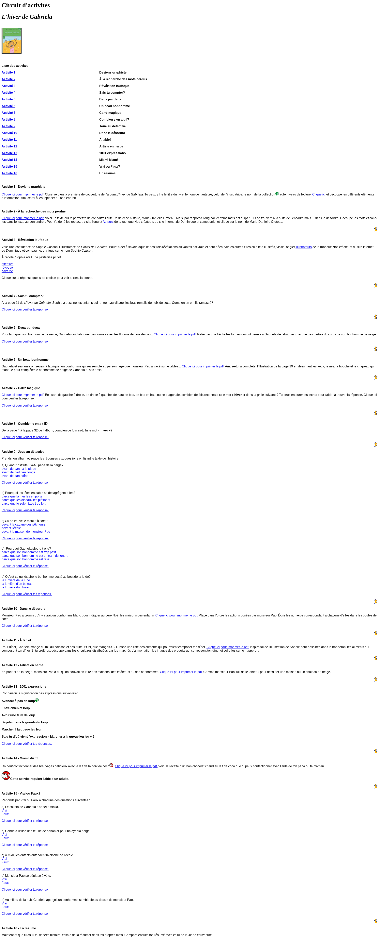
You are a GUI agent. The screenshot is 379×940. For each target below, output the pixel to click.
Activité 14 (9, 159)
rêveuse (7, 267)
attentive (7, 264)
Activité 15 (9, 166)
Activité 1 (8, 72)
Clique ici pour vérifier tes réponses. (27, 594)
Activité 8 (8, 119)
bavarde (7, 271)
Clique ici (319, 194)
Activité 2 (8, 79)
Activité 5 (8, 99)
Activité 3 (8, 86)
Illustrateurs (304, 247)
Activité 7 (8, 112)
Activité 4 (8, 92)
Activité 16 (9, 173)
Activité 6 (8, 106)
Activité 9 (8, 126)
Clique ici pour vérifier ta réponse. (25, 309)
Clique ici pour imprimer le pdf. (23, 194)
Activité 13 (9, 153)
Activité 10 (9, 133)
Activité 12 (9, 146)
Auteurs (108, 221)
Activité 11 (9, 139)
